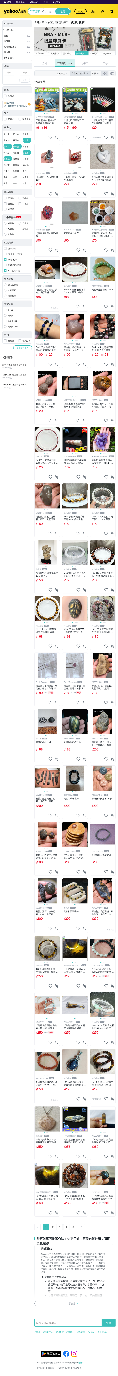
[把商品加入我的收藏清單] (50, 137)
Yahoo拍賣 (15, 11)
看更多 (72, 1303)
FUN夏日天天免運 (96, 53)
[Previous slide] (37, 100)
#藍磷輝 (81, 1331)
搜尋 (108, 1322)
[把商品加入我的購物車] (56, 137)
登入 (80, 11)
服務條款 (41, 1367)
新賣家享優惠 (109, 53)
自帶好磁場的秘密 (42, 53)
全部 (44, 63)
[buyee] (17, 104)
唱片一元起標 (69, 53)
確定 (25, 80)
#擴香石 (70, 1331)
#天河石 (91, 1331)
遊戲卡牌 (55, 53)
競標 (85, 63)
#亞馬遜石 (103, 1331)
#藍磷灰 (60, 1331)
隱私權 (51, 1367)
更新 (80, 1362)
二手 (105, 63)
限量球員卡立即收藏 (82, 53)
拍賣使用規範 (64, 1367)
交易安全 (77, 1367)
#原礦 (37, 1331)
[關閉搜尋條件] (43, 11)
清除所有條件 (23, 347)
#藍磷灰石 (48, 1331)
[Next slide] (58, 100)
